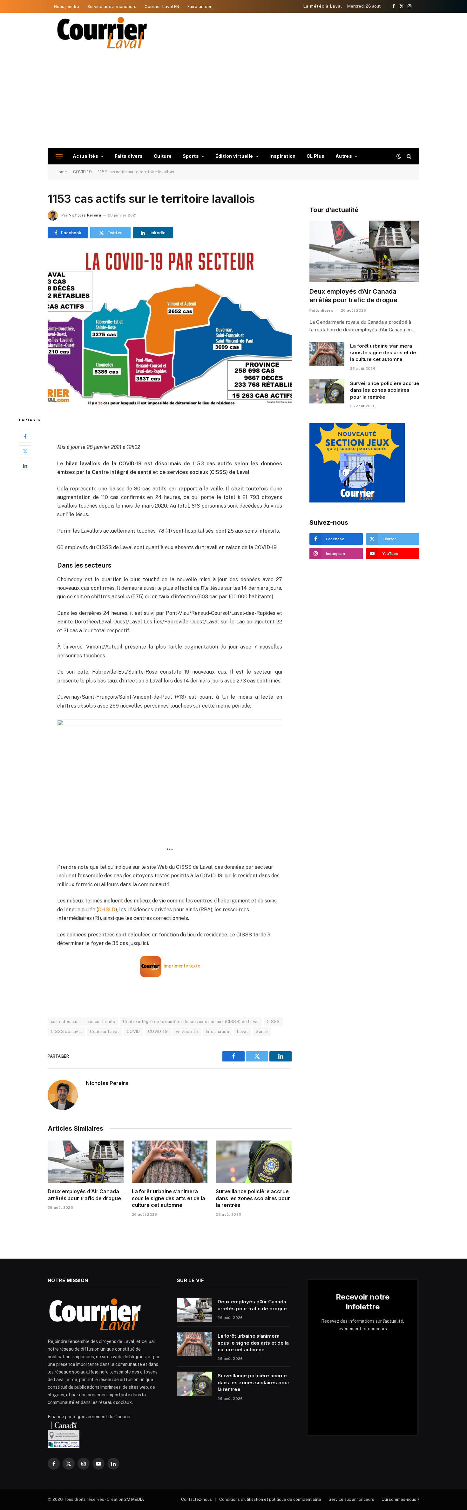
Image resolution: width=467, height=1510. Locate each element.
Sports (191, 156)
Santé (262, 1031)
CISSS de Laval (66, 1031)
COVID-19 (82, 172)
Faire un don (200, 6)
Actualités (85, 156)
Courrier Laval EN (162, 6)
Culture (163, 156)
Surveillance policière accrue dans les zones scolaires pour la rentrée (253, 1198)
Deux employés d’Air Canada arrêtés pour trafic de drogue (84, 1194)
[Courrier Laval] (102, 33)
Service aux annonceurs (111, 6)
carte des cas (64, 1021)
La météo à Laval (322, 6)
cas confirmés (100, 1021)
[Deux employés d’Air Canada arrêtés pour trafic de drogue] (86, 1162)
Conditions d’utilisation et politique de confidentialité (270, 1499)
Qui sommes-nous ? (400, 1499)
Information (217, 1031)
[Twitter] (25, 451)
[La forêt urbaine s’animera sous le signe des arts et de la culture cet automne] (170, 1162)
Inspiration (282, 156)
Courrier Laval (104, 1031)
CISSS (273, 1021)
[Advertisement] (233, 100)
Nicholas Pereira (85, 215)
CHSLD (106, 910)
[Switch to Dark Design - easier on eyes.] (399, 156)
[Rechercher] (408, 156)
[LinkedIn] (25, 466)
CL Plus (316, 156)
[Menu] (59, 156)
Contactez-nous (196, 1499)
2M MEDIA (134, 1499)
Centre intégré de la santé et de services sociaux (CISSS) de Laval (191, 1021)
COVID (133, 1031)
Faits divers (129, 156)
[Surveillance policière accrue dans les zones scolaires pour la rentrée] (254, 1162)
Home (61, 172)
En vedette (187, 1031)
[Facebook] (25, 437)
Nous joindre (66, 6)
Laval (242, 1031)
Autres (343, 156)
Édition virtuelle (234, 156)
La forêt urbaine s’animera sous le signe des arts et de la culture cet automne (169, 1198)
